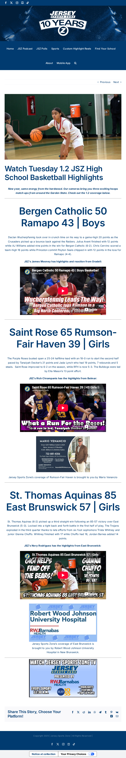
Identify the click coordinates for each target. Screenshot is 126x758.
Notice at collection (44, 754)
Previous (105, 82)
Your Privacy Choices (73, 754)
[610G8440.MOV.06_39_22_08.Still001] (63, 127)
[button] (75, 63)
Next (116, 82)
